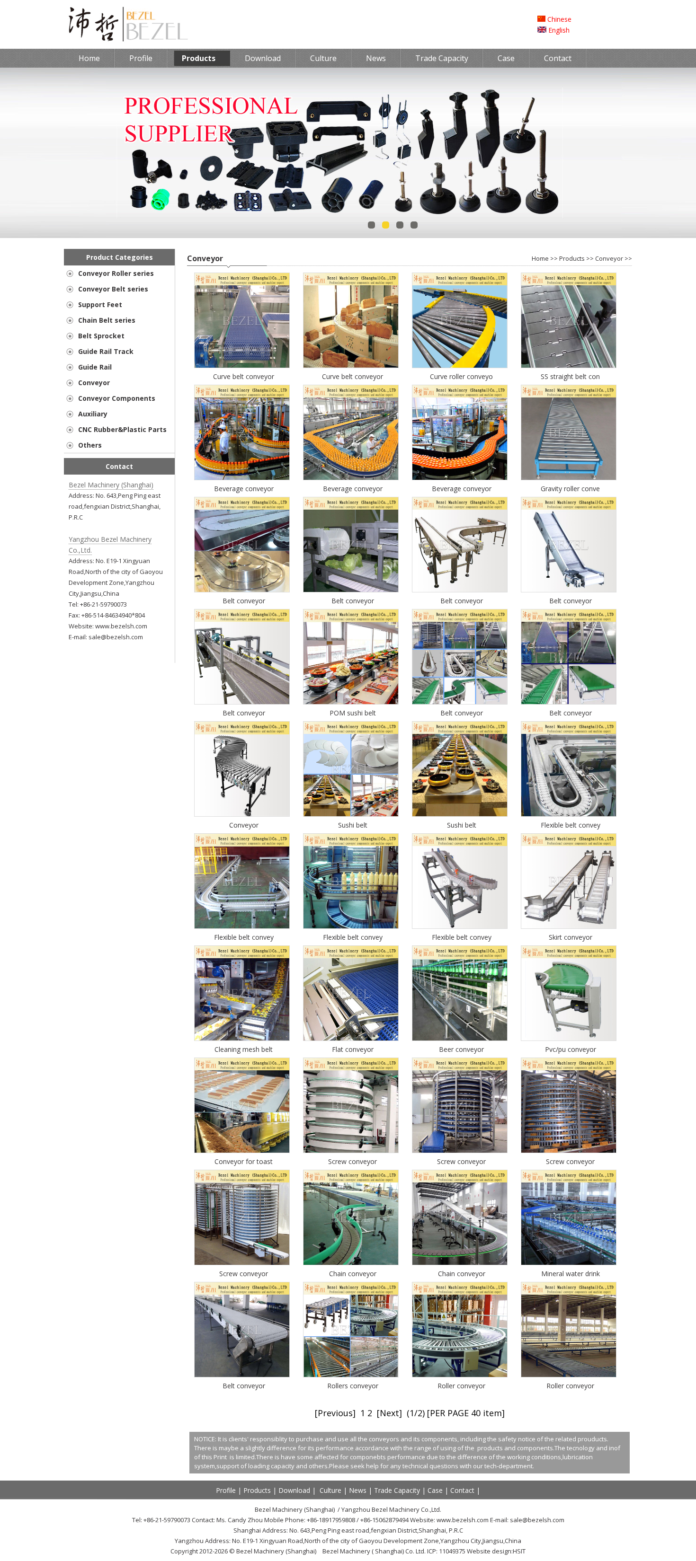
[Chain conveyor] (352, 1217)
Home (89, 58)
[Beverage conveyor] (244, 432)
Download (263, 58)
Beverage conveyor (244, 488)
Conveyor (94, 382)
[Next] (389, 1413)
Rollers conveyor (352, 1385)
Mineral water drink (570, 1273)
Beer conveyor (461, 1049)
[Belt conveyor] (244, 544)
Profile (140, 58)
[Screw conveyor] (352, 1105)
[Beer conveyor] (461, 993)
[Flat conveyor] (352, 993)
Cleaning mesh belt (243, 1049)
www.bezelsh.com (121, 626)
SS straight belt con (570, 376)
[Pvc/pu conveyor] (570, 993)
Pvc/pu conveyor (570, 1049)
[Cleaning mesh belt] (244, 993)
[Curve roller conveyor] (461, 320)
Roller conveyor (461, 1385)
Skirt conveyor (570, 937)
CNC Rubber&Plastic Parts (122, 429)
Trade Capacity (441, 58)
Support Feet (100, 304)
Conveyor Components (116, 398)
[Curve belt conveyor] (244, 320)
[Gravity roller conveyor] (570, 432)
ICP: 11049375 (446, 1551)
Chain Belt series (106, 320)
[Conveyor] (244, 769)
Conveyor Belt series (113, 288)
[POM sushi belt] (352, 657)
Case (506, 58)
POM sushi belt (353, 712)
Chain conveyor (352, 1273)
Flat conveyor (353, 1049)
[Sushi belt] (352, 769)
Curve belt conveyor (243, 376)
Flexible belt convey (570, 824)
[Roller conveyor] (461, 1329)
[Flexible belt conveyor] (570, 769)
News (376, 58)
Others (90, 445)
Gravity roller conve (570, 488)
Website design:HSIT (496, 1551)
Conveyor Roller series (116, 273)
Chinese (558, 19)
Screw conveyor (352, 1161)
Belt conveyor (244, 600)
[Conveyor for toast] (244, 1105)
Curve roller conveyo (461, 376)
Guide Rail (95, 366)
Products (198, 58)
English (558, 30)
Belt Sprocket (101, 335)
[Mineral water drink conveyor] (570, 1217)
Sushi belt (352, 824)
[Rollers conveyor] (352, 1329)
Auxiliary (92, 413)
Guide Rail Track (106, 351)
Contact (557, 58)
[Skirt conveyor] (570, 881)
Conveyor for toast (243, 1161)
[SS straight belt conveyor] (570, 320)
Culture (323, 58)
